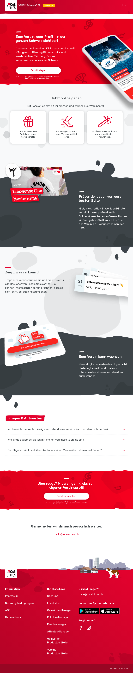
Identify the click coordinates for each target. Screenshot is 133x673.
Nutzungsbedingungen (19, 603)
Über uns (52, 596)
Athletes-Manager (58, 631)
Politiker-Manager (58, 617)
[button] (122, 5)
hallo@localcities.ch (66, 534)
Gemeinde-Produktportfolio (57, 640)
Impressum (11, 596)
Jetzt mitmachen (66, 496)
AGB (8, 610)
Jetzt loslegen (38, 70)
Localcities (53, 603)
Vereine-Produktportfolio (57, 651)
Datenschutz (13, 617)
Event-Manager (56, 624)
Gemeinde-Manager (59, 610)
